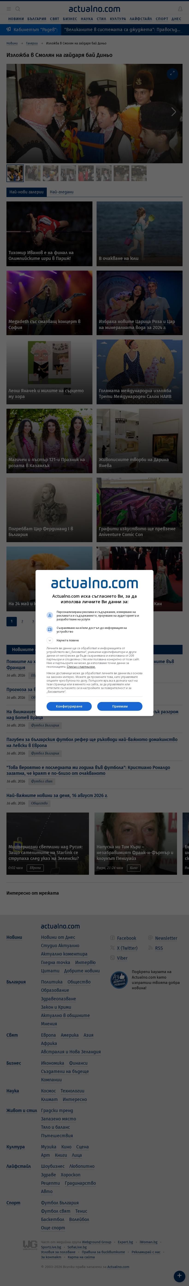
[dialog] (94, 643)
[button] (94, 640)
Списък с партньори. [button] (81, 667)
